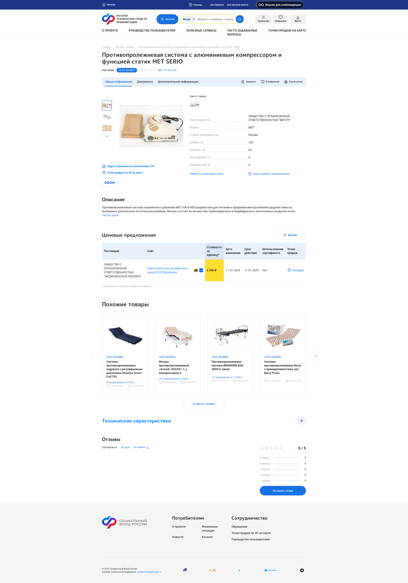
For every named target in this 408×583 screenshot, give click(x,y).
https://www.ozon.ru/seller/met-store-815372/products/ (167, 270)
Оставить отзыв (283, 490)
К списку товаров (204, 403)
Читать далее (110, 215)
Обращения (239, 526)
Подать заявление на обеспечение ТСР (130, 166)
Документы (145, 81)
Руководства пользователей (152, 30)
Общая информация (118, 81)
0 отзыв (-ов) (170, 70)
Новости (177, 537)
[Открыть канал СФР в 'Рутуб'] (185, 570)
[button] (107, 136)
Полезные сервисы (201, 30)
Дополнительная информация (178, 81)
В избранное (272, 81)
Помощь (197, 5)
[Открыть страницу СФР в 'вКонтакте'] (271, 570)
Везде (186, 19)
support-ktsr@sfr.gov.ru (149, 572)
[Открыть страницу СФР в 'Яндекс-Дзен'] (302, 570)
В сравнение (137, 385)
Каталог (207, 537)
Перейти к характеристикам (206, 173)
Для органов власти (237, 5)
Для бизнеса (217, 5)
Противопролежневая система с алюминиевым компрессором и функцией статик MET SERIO (192, 58)
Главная (106, 46)
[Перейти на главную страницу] (124, 19)
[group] (151, 126)
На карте (298, 270)
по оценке (139, 447)
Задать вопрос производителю (271, 173)
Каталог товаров (125, 46)
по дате (125, 447)
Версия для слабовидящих (283, 4)
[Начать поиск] (240, 19)
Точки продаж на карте (287, 30)
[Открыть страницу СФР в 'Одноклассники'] (212, 570)
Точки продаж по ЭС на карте (125, 172)
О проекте (110, 30)
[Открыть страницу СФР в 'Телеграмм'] (239, 570)
